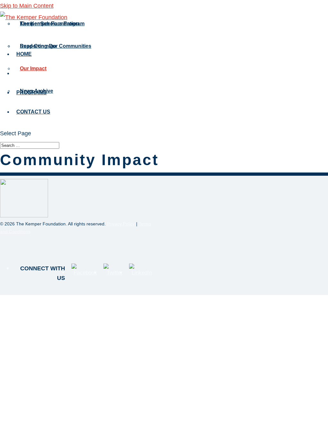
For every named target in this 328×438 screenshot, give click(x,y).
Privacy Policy (121, 223)
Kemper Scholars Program (52, 23)
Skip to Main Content (26, 6)
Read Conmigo (38, 46)
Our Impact (33, 68)
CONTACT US (33, 111)
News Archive (36, 91)
